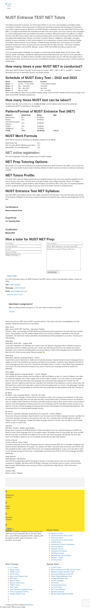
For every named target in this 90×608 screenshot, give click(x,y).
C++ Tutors (14, 567)
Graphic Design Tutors (17, 594)
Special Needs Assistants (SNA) (62, 594)
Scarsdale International (59, 551)
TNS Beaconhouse (57, 553)
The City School (56, 560)
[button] (44, 4)
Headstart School (57, 549)
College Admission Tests (59, 578)
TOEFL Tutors (15, 585)
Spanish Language (57, 591)
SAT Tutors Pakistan (58, 589)
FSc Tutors (55, 583)
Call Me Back (52, 272)
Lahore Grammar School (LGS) (62, 540)
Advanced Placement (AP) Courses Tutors (65, 569)
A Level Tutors (56, 567)
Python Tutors (15, 580)
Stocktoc (30, 605)
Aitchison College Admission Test (62, 572)
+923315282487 (15, 284)
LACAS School (56, 542)
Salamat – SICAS (57, 557)
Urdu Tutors (14, 587)
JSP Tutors (13, 578)
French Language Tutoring (19, 591)
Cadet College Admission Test (61, 576)
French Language (57, 580)
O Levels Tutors (56, 587)
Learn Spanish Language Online (21, 589)
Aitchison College (57, 533)
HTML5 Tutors (15, 572)
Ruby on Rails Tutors (17, 583)
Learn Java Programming (19, 576)
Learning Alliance (57, 546)
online (16, 165)
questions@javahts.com (19, 291)
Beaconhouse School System (61, 555)
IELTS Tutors (14, 574)
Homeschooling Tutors (59, 585)
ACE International (57, 538)
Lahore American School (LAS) (62, 535)
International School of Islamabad (62, 544)
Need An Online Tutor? (15, 294)
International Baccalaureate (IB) (62, 574)
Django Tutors (15, 569)
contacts (12, 311)
